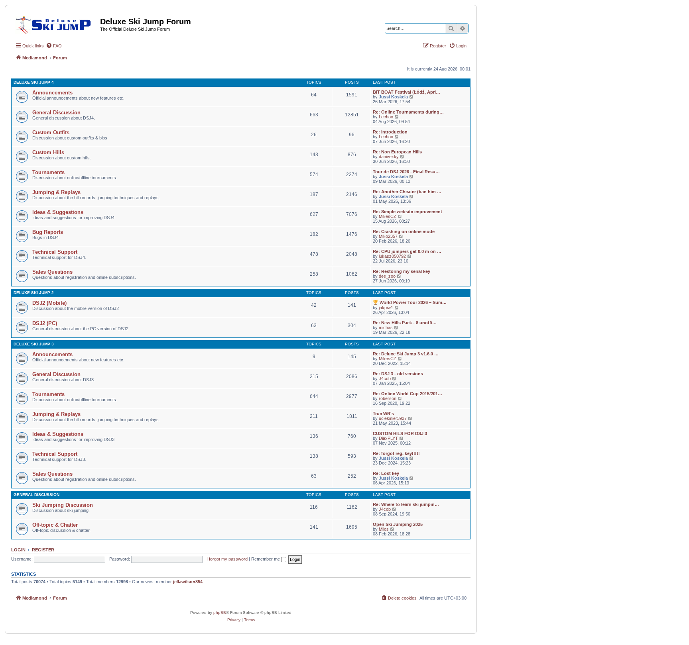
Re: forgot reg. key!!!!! (396, 453)
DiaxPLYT (388, 438)
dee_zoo (387, 276)
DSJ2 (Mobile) (49, 303)
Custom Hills (48, 152)
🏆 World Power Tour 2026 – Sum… (410, 302)
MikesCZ (387, 216)
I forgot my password (227, 559)
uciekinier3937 (393, 418)
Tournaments (48, 172)
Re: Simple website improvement (407, 211)
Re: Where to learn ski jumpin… (406, 504)
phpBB (219, 612)
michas (386, 327)
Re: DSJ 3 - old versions (398, 373)
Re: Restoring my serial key (401, 271)
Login (18, 549)
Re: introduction (390, 131)
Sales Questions (52, 272)
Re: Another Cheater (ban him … (407, 191)
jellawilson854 (188, 581)
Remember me (266, 559)
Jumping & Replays (56, 192)
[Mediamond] (55, 23)
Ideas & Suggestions (57, 212)
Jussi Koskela (393, 96)
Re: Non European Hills (397, 151)
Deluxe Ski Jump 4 (34, 82)
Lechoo (386, 116)
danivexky (389, 156)
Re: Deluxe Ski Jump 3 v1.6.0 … (406, 353)
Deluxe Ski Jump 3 (34, 344)
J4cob (385, 378)
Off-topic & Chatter (55, 525)
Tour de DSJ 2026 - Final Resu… (406, 171)
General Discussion (56, 113)
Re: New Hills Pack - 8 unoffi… (405, 322)
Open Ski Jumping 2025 (398, 524)
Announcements (52, 93)
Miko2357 (388, 236)
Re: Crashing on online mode (404, 231)
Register (43, 549)
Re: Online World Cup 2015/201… (407, 393)
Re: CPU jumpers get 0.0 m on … (407, 251)
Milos (384, 529)
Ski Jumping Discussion (62, 505)
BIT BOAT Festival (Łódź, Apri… (406, 92)
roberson (387, 398)
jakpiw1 (386, 307)
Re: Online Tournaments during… (408, 112)
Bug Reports (47, 232)
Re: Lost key (386, 473)
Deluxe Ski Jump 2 (34, 292)
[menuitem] (54, 46)
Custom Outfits (50, 132)
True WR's (383, 413)
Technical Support (54, 252)
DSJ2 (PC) (44, 323)
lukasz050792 (392, 256)
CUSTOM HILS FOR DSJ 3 (400, 433)
